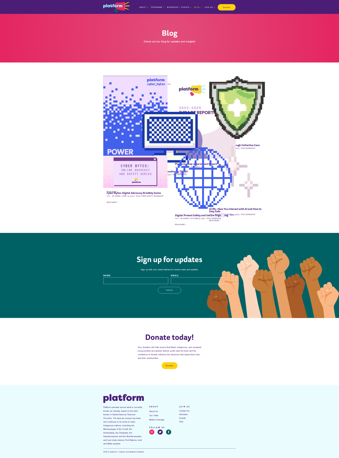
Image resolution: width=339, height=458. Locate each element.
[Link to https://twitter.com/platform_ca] (160, 432)
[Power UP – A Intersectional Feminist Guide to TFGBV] (135, 125)
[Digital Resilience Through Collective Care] (238, 108)
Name (107, 275)
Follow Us (157, 427)
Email (175, 275)
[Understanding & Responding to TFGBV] (169, 134)
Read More (180, 224)
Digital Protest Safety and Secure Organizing (201, 215)
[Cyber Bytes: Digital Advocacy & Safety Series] (135, 172)
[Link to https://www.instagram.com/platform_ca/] (151, 432)
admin (186, 218)
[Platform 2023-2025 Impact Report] (204, 117)
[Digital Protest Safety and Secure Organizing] (204, 178)
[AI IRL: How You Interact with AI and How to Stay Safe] (238, 172)
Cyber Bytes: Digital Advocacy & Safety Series (134, 193)
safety (150, 196)
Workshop (250, 214)
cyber (143, 196)
